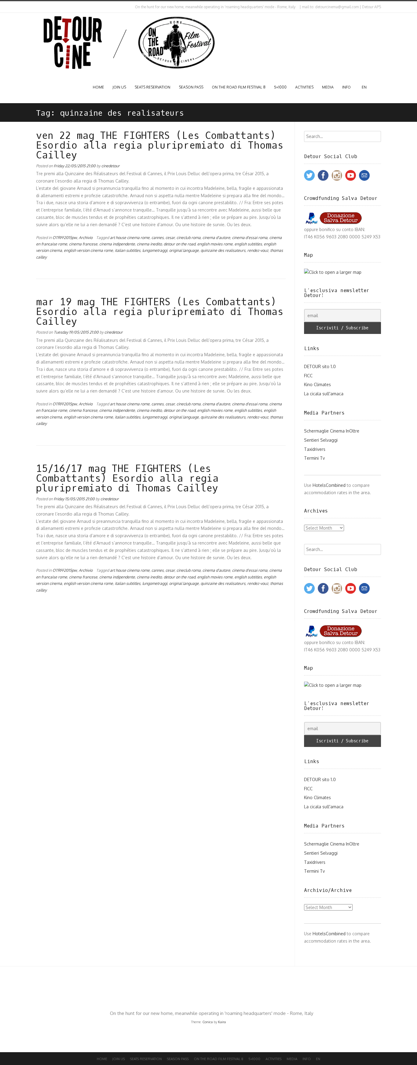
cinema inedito (149, 243)
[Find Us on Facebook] (42, 7)
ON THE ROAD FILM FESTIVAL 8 (239, 87)
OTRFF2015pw (65, 237)
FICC (308, 375)
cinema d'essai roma (249, 237)
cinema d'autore (216, 237)
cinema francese (83, 243)
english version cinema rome (88, 250)
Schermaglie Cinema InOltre (331, 430)
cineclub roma (188, 237)
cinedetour (110, 165)
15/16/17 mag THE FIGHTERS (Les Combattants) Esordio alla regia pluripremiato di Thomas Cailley (127, 478)
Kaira (222, 1022)
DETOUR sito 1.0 (320, 366)
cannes (157, 237)
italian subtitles (127, 250)
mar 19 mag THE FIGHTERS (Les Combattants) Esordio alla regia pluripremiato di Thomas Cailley (159, 312)
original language (184, 250)
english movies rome (215, 243)
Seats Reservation (152, 87)
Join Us (119, 87)
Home (98, 87)
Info (346, 87)
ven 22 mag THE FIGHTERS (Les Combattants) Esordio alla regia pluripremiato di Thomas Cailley (159, 145)
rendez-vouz (257, 250)
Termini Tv (314, 458)
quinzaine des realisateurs (223, 250)
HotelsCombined (329, 485)
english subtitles (248, 243)
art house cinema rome (130, 237)
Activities (304, 87)
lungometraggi (154, 250)
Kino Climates (317, 384)
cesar (170, 237)
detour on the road (179, 243)
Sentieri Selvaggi (321, 440)
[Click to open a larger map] (332, 272)
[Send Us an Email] (37, 7)
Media (328, 87)
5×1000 (280, 87)
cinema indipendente (117, 243)
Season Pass (191, 87)
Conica (207, 1022)
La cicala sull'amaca (323, 393)
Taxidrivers (314, 449)
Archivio (85, 237)
